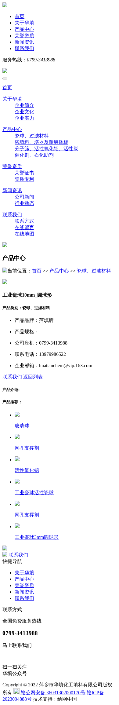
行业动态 (24, 203)
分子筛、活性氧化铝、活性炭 (46, 148)
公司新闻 (24, 196)
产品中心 (24, 29)
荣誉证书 (24, 172)
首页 (19, 16)
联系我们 (24, 48)
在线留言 (24, 227)
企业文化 (24, 111)
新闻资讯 (24, 42)
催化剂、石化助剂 (34, 155)
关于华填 (24, 22)
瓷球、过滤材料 (32, 135)
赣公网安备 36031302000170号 (52, 692)
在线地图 (24, 233)
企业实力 (24, 118)
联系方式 (24, 221)
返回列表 (33, 376)
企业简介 (24, 105)
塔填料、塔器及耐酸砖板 (41, 142)
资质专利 (24, 179)
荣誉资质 (24, 35)
